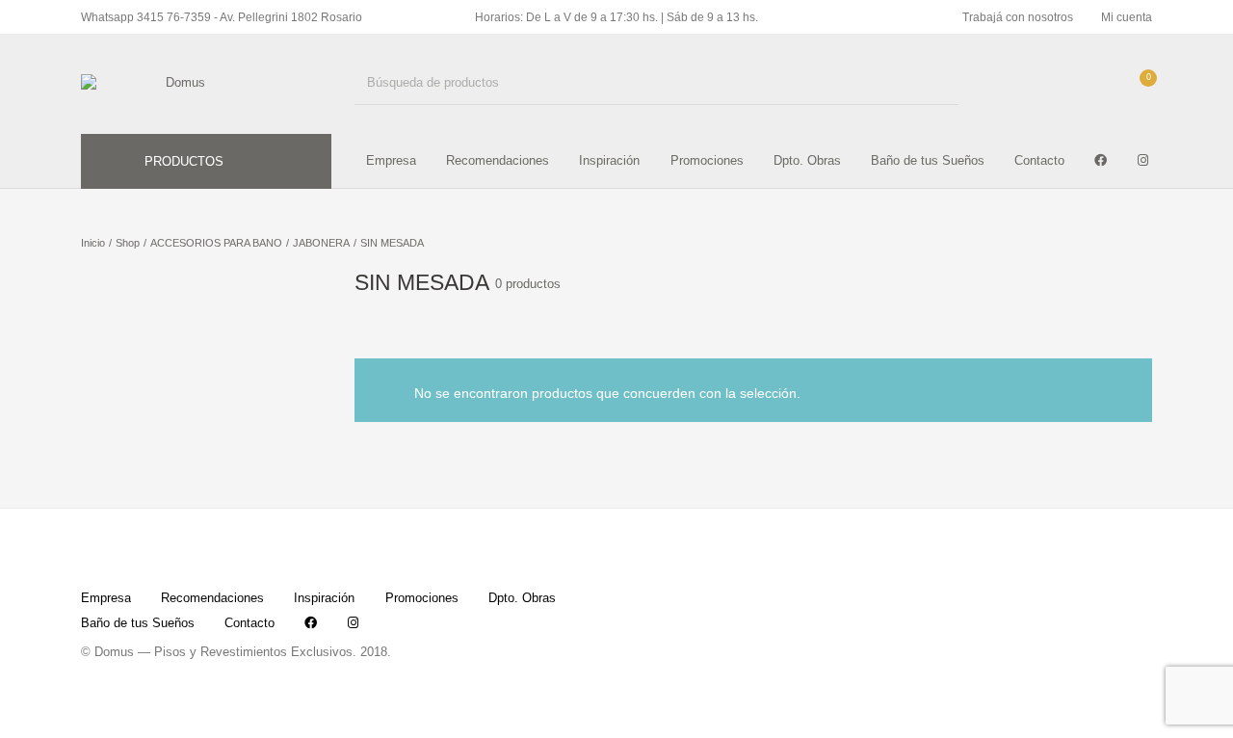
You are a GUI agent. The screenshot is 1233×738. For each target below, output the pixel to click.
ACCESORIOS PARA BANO (216, 243)
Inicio (93, 243)
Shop (128, 243)
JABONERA (321, 243)
